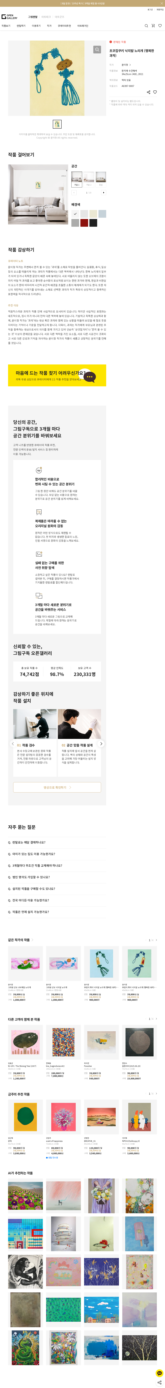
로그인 (150, 9)
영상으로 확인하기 (55, 787)
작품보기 (6, 25)
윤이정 (125, 64)
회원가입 (160, 9)
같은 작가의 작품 (19, 939)
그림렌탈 (32, 17)
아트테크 (46, 17)
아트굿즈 (59, 17)
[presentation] (74, 192)
